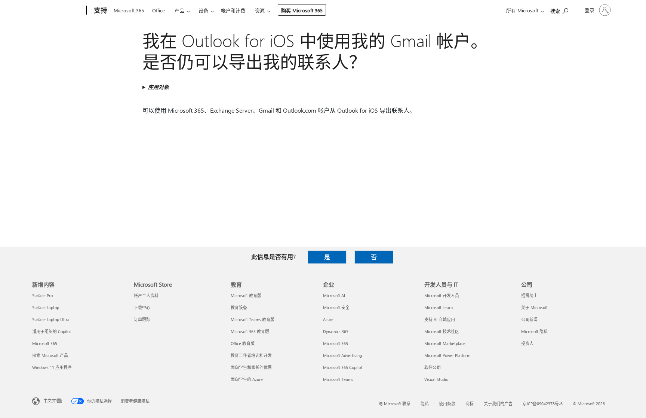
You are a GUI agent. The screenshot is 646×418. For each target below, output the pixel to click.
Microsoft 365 (129, 10)
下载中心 (142, 307)
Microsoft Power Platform (447, 355)
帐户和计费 (233, 10)
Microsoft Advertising (342, 355)
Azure (328, 319)
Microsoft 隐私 (534, 331)
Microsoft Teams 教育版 (252, 319)
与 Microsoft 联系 (394, 403)
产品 (179, 10)
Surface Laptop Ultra (51, 319)
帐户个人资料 (146, 295)
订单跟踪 (142, 319)
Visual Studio (436, 379)
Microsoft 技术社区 (441, 331)
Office (158, 10)
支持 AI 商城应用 (439, 319)
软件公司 (432, 367)
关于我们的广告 (498, 403)
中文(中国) (52, 400)
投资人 (527, 343)
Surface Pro (42, 295)
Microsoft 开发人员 (441, 295)
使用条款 (447, 403)
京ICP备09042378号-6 (543, 403)
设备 (203, 10)
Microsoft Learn (438, 307)
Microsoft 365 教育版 (250, 331)
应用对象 (158, 87)
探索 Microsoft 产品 (50, 355)
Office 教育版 (243, 343)
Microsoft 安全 (336, 307)
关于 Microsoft (534, 307)
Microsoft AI (334, 295)
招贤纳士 (529, 295)
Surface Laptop (45, 307)
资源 (260, 10)
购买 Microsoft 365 (302, 10)
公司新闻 (529, 319)
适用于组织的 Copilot (51, 331)
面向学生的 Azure (247, 379)
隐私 (425, 403)
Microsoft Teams (338, 379)
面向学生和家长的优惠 (251, 367)
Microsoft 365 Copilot (342, 367)
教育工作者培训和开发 (251, 355)
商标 (469, 403)
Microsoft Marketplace (444, 343)
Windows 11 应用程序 (52, 367)
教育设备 (239, 307)
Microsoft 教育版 (246, 295)
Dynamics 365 (335, 331)
